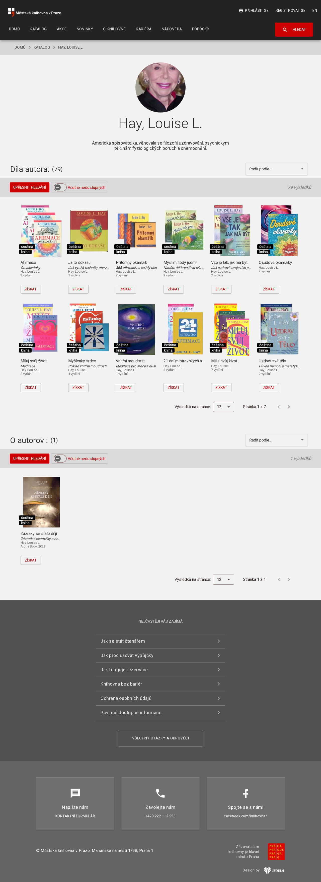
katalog (42, 47)
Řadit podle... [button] (261, 169)
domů (20, 47)
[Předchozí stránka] (279, 407)
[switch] (60, 187)
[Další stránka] (289, 407)
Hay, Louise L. (71, 47)
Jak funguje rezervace (124, 669)
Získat (31, 289)
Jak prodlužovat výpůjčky (127, 655)
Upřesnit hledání (29, 187)
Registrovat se (290, 11)
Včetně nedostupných (86, 187)
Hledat (294, 30)
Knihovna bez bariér (121, 684)
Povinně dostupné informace (131, 712)
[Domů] (34, 12)
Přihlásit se (254, 10)
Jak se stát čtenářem (123, 641)
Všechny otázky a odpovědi (160, 738)
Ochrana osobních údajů (126, 698)
